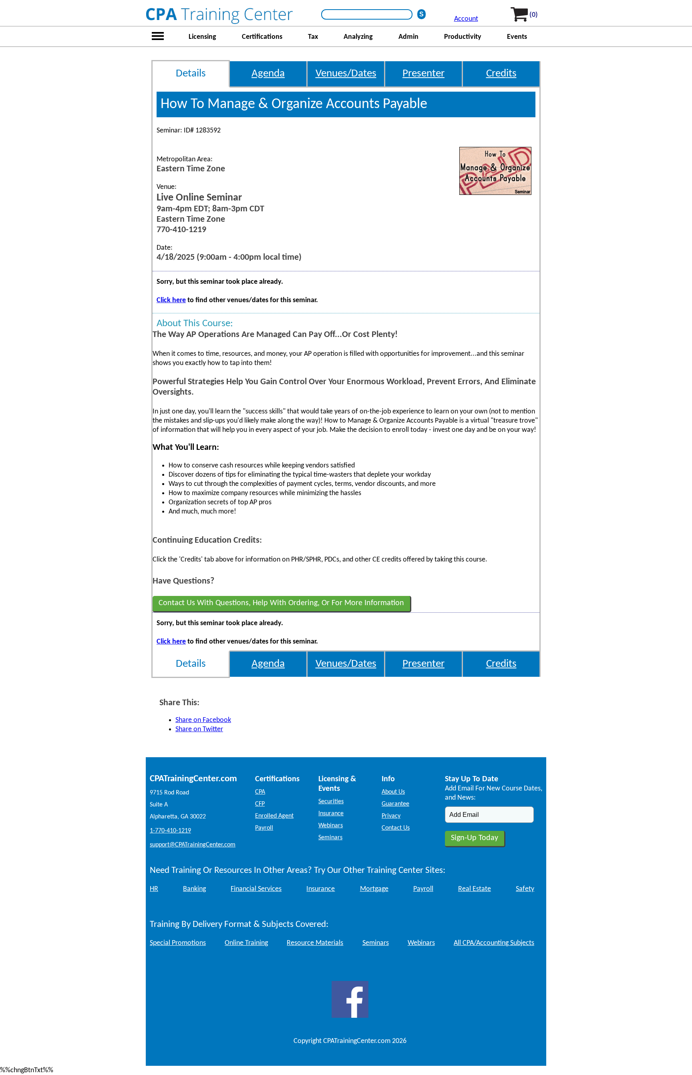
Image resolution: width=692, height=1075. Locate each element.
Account (466, 19)
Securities (331, 801)
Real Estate (474, 889)
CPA (260, 792)
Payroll (264, 828)
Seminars (330, 837)
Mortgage (374, 889)
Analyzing (358, 37)
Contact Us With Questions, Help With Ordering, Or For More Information (281, 603)
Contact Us (396, 828)
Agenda (268, 73)
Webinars (330, 825)
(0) (533, 15)
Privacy (391, 816)
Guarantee (395, 804)
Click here (171, 300)
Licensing (202, 37)
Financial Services (256, 889)
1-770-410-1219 (170, 831)
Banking (194, 889)
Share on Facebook (203, 720)
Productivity (462, 37)
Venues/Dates (346, 73)
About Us (393, 792)
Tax (313, 37)
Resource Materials (315, 943)
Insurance (331, 813)
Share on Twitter (199, 729)
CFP (260, 804)
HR (154, 889)
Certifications (262, 37)
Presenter (423, 73)
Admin (408, 37)
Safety (525, 889)
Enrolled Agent (274, 816)
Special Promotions (178, 943)
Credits (501, 73)
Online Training (246, 943)
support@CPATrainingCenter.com (192, 845)
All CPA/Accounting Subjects (494, 943)
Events (517, 37)
